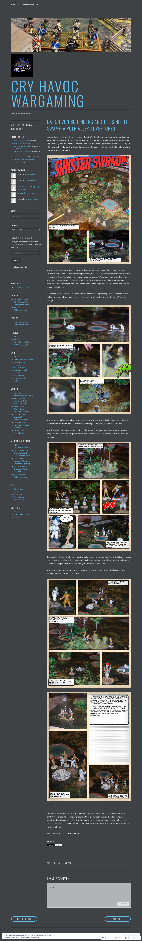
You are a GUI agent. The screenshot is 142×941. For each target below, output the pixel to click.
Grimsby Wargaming (21, 453)
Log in (16, 492)
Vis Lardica (17, 381)
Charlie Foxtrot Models (22, 299)
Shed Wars (17, 307)
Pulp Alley (17, 428)
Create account (19, 489)
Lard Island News (20, 362)
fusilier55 (27, 124)
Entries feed (18, 494)
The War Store (19, 430)
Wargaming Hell (20, 474)
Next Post (114, 919)
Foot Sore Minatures (21, 420)
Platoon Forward (19, 367)
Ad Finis (16, 337)
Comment (123, 904)
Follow (16, 260)
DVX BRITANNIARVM (26, 4)
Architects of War (20, 398)
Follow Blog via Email (21, 237)
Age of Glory (18, 339)
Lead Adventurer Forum (22, 322)
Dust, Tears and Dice (21, 302)
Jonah (20, 193)
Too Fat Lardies (19, 375)
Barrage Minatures (20, 404)
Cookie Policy (36, 937)
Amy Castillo (22, 187)
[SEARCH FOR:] (26, 216)
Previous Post (21, 919)
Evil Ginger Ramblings (21, 287)
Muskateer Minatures (21, 425)
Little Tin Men (19, 458)
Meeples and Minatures (22, 305)
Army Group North (20, 401)
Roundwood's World (21, 370)
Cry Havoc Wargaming (48, 93)
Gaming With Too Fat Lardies (24, 359)
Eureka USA (18, 417)
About (14, 4)
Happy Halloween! (20, 157)
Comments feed (19, 497)
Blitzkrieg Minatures (21, 406)
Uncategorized (64, 863)
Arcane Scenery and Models (23, 396)
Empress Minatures (20, 414)
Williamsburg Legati (21, 310)
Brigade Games (19, 409)
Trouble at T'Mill (19, 378)
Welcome (33, 174)
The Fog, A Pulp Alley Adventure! (25, 159)
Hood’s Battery (29, 193)
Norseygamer (19, 365)
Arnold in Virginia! (20, 141)
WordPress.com (19, 500)
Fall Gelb (40, 4)
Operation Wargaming (22, 464)
